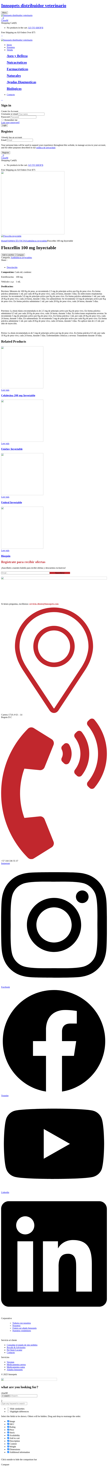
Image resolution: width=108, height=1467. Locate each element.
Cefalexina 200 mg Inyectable (18, 395)
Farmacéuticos (17, 69)
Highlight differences (19, 1411)
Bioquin (5, 555)
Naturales (14, 75)
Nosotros (16, 1325)
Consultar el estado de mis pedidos (22, 1345)
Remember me (10, 120)
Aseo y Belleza (17, 56)
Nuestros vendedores (21, 1330)
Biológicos (14, 88)
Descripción (12, 267)
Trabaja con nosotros (21, 1323)
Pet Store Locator (14, 1350)
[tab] (57, 267)
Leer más (5, 390)
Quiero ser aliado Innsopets (24, 1328)
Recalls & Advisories (16, 1347)
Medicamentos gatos (16, 1367)
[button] (54, 18)
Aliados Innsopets (15, 1369)
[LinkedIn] (3, 262)
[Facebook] (2, 262)
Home (4, 241)
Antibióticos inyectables (36, 241)
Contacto (11, 1352)
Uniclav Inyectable (11, 448)
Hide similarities (17, 1409)
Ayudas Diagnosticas (21, 82)
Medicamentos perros (16, 1364)
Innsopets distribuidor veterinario (33, 5)
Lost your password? (10, 122)
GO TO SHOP (35, 28)
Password (5, 117)
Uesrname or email (9, 114)
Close (3, 20)
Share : (4, 260)
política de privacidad (45, 147)
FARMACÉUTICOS (16, 241)
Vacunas (10, 1362)
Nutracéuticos (17, 62)
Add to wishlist (8, 255)
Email (3, 140)
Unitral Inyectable (11, 502)
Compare (20, 255)
